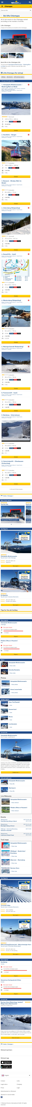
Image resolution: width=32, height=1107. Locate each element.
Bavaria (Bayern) (13, 90)
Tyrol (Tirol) (11, 88)
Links (18, 1081)
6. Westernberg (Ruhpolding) (11, 300)
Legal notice (4, 1084)
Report (15, 636)
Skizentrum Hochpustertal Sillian (11, 980)
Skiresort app (5, 1058)
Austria (6, 88)
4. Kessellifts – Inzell (9, 254)
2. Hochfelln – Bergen (9, 135)
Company (19, 1084)
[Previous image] (2, 514)
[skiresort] (16, 2)
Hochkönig (4, 962)
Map (3, 77)
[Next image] (30, 514)
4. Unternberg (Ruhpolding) (11, 208)
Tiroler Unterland (17, 88)
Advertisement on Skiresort (8, 1091)
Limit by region (20, 77)
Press (2, 1087)
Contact (3, 1081)
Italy (2, 642)
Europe (3, 88)
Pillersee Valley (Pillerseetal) (10, 89)
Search (10, 77)
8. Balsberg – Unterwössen (11, 415)
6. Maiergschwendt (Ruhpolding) (12, 346)
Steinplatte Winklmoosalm (9, 622)
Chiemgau (9, 91)
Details (16, 130)
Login (18, 1087)
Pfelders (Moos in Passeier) (9, 640)
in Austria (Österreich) (13, 596)
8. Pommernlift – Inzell (9, 393)
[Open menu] (2, 2)
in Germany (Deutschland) (14, 946)
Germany (7, 90)
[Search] (30, 2)
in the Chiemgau (12, 557)
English (7, 1075)
